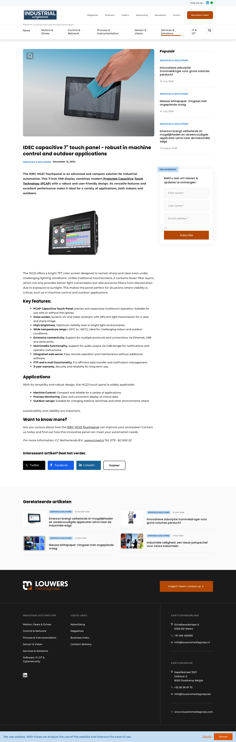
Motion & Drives (47, 31)
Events (176, 15)
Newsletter (160, 15)
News (26, 30)
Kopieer (114, 465)
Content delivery (81, 644)
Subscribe (186, 235)
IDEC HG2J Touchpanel (83, 427)
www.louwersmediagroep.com (193, 711)
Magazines (92, 15)
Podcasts (110, 15)
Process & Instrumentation (108, 31)
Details (206, 736)
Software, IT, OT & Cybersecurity (34, 659)
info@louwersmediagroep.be (192, 694)
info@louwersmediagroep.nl (192, 642)
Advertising (142, 15)
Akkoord (223, 736)
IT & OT (194, 31)
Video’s (125, 15)
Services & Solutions (167, 31)
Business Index (200, 15)
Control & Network (74, 31)
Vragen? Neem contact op (184, 586)
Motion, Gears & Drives (37, 624)
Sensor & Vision (140, 31)
